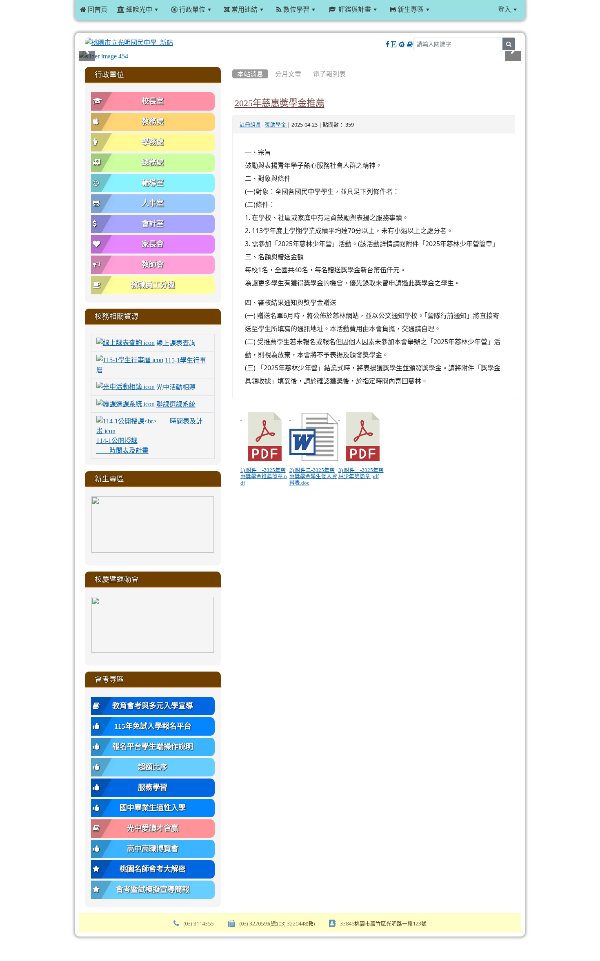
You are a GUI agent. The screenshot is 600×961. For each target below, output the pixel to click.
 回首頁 (93, 9)
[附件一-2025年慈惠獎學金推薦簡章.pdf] (264, 436)
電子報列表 (329, 74)
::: (444, 9)
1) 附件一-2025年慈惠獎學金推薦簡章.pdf (263, 476)
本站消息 (250, 74)
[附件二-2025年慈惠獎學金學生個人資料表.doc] (313, 436)
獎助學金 (276, 124)
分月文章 (288, 74)
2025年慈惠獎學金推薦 (279, 102)
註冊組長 (250, 124)
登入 (504, 9)
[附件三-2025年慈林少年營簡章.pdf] (362, 436)
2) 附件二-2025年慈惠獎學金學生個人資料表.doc (313, 476)
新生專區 (410, 9)
